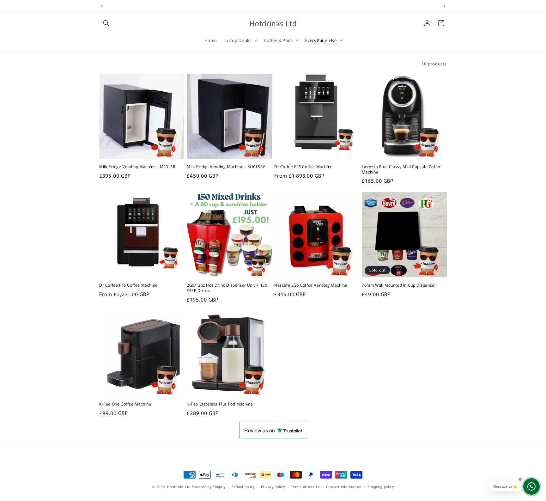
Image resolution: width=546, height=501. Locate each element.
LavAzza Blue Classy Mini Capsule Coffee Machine (401, 169)
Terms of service (305, 486)
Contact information (343, 486)
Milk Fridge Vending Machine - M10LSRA (226, 166)
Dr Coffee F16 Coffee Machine (128, 285)
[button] (106, 23)
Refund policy (243, 486)
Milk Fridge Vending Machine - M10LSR (137, 166)
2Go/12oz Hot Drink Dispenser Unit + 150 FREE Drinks (227, 288)
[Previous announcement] (101, 6)
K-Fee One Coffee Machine (125, 404)
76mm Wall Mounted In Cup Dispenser (399, 285)
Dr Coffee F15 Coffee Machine (303, 166)
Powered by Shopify (209, 486)
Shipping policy (380, 486)
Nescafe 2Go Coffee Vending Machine (310, 285)
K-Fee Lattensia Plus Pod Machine (220, 404)
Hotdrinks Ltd (179, 486)
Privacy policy (273, 486)
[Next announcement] (445, 6)
